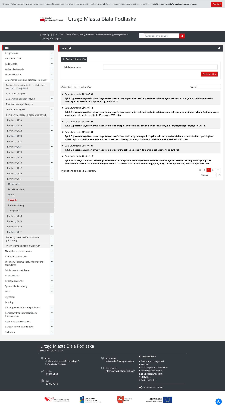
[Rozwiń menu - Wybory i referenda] (52, 69)
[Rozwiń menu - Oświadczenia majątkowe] (52, 270)
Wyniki (58, 38)
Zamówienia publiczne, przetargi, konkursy (77, 35)
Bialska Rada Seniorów (16, 256)
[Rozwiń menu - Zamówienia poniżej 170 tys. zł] (52, 98)
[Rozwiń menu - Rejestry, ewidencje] (52, 280)
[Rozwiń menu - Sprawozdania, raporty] (52, 286)
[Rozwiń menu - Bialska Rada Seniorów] (52, 256)
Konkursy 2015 (47, 38)
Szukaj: (193, 87)
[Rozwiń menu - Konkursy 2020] (52, 152)
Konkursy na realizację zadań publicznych (112, 35)
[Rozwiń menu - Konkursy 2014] (52, 216)
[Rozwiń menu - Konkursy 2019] (52, 157)
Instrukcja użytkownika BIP (154, 367)
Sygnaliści (10, 296)
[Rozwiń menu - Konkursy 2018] (52, 162)
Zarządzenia (14, 210)
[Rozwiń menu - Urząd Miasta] (52, 53)
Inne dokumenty (16, 205)
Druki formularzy (16, 189)
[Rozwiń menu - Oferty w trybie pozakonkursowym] (52, 245)
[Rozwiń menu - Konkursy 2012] (52, 226)
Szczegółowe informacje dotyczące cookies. (177, 4)
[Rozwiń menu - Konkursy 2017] (52, 168)
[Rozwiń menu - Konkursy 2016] (52, 173)
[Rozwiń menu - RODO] (52, 291)
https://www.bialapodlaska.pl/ (120, 370)
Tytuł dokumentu (72, 67)
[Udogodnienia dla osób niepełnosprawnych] (218, 402)
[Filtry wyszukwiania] (141, 35)
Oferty (11, 194)
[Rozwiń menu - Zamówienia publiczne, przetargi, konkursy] (52, 79)
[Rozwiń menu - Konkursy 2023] (52, 136)
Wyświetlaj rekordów (76, 87)
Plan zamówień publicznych (19, 104)
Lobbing (9, 302)
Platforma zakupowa (16, 93)
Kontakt (145, 364)
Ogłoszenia (13, 184)
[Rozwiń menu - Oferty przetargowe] (52, 109)
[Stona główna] (51, 35)
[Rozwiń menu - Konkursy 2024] (52, 130)
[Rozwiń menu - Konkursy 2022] (52, 141)
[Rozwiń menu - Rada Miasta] (52, 63)
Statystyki (146, 376)
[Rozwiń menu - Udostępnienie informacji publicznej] (52, 307)
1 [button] (208, 170)
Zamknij (217, 4)
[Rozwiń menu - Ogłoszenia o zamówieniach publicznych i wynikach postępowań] (52, 86)
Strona (204, 175)
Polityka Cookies (149, 380)
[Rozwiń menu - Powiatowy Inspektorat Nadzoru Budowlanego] (52, 314)
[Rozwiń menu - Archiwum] (52, 332)
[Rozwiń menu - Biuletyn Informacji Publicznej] (52, 326)
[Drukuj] (219, 48)
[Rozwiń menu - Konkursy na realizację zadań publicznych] (52, 114)
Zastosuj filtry (209, 74)
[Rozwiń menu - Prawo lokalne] (52, 275)
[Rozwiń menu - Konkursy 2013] (52, 221)
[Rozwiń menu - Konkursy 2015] (52, 178)
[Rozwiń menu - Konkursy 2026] (52, 120)
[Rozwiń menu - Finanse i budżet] (52, 74)
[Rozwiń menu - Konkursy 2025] (52, 125)
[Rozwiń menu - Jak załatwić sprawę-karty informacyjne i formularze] (52, 263)
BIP (56, 35)
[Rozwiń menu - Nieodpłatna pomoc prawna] (52, 251)
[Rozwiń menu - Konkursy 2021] (52, 146)
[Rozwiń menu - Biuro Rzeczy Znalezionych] (52, 321)
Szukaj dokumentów (76, 59)
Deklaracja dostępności (152, 361)
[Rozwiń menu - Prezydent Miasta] (52, 58)
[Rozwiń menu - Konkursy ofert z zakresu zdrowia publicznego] (52, 239)
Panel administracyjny (153, 387)
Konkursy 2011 (14, 232)
